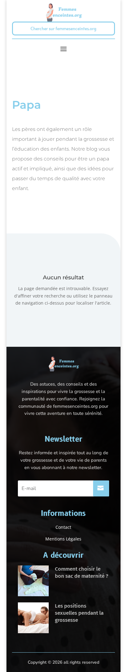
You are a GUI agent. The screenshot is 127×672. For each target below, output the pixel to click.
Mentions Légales (63, 539)
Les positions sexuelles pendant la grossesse (79, 613)
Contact (63, 527)
